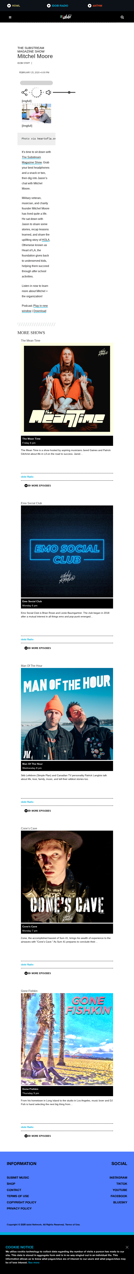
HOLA (46, 239)
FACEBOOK (119, 1196)
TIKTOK (121, 1183)
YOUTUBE (120, 1190)
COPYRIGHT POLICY (21, 1202)
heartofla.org (47, 138)
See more (33, 1262)
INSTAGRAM (118, 1177)
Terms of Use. (72, 1224)
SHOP (11, 1183)
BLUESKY (120, 1202)
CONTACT (14, 1190)
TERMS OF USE (18, 1196)
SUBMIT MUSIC (18, 1177)
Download (40, 310)
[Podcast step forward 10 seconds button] (43, 92)
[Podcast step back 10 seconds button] (29, 92)
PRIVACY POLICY (19, 1208)
